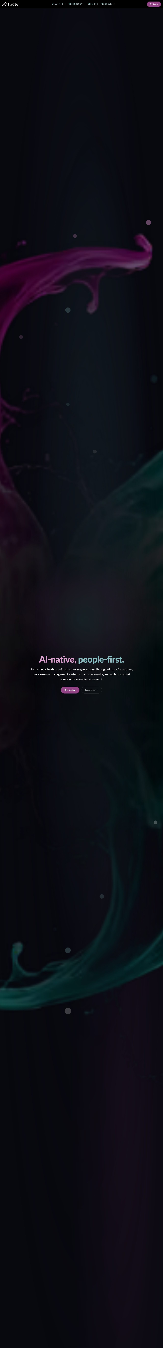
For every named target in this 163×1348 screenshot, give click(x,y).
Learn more (91, 690)
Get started (70, 690)
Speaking (93, 4)
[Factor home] (11, 4)
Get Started (154, 4)
